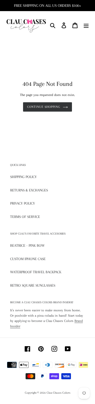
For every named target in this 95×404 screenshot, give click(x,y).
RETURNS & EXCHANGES (29, 190)
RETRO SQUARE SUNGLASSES (32, 285)
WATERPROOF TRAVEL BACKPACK (35, 272)
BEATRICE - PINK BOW (27, 245)
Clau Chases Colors (58, 392)
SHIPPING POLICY (23, 177)
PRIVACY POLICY (22, 203)
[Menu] (86, 25)
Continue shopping (44, 107)
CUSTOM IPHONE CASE (28, 259)
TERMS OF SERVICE (25, 217)
